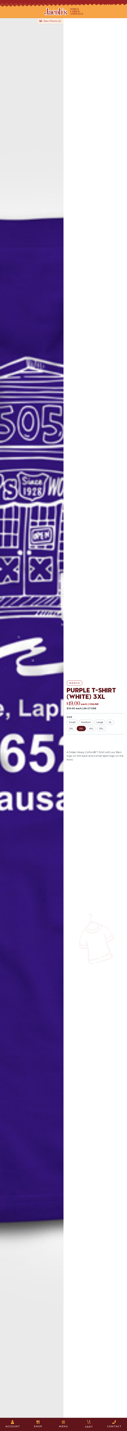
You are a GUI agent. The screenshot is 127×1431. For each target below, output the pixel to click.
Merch (74, 683)
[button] (38, 1424)
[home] (63, 11)
